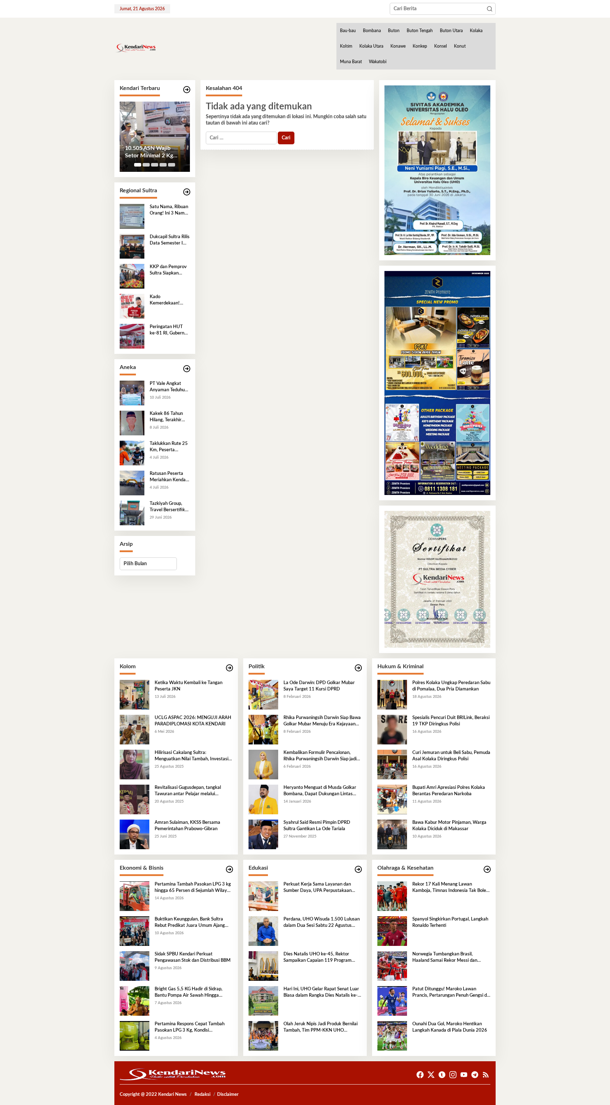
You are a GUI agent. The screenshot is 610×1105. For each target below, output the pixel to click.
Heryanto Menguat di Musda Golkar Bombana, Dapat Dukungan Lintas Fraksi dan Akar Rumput (319, 791)
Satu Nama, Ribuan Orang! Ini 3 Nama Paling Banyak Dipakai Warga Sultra (169, 211)
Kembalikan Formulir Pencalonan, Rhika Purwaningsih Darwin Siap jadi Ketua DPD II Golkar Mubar (320, 756)
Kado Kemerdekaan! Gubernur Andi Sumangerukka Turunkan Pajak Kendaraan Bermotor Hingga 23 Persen (167, 301)
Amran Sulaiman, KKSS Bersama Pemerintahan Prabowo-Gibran (187, 825)
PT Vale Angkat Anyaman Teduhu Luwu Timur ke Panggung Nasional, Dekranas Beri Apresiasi (170, 387)
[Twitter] (431, 1075)
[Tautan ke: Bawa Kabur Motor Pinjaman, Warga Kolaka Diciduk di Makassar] (392, 834)
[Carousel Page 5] (171, 165)
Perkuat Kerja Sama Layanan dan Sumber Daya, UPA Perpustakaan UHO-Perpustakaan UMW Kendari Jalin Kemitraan (319, 888)
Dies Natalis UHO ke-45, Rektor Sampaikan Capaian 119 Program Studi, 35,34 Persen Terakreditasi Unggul (317, 958)
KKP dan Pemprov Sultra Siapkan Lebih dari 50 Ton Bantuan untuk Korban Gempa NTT (168, 271)
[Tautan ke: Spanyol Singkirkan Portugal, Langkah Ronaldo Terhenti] (392, 930)
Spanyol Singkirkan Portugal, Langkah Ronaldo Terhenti (450, 922)
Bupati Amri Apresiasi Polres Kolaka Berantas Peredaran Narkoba (448, 790)
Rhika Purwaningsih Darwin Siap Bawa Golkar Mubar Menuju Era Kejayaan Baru (322, 721)
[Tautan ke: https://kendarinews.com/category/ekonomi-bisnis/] (229, 869)
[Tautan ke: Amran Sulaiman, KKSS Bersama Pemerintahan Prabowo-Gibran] (134, 834)
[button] (490, 9)
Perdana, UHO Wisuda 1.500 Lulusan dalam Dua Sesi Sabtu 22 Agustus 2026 (321, 923)
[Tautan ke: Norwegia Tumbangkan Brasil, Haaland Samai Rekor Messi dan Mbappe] (392, 965)
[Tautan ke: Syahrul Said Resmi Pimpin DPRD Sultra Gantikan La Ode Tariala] (263, 834)
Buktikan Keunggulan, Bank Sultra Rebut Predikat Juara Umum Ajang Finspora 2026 (190, 923)
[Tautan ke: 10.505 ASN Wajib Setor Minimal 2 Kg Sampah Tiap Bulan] (155, 137)
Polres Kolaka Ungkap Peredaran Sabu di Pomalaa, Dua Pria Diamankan (451, 686)
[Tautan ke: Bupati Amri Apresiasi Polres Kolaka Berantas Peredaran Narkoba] (392, 799)
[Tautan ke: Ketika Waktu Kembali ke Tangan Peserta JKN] (134, 694)
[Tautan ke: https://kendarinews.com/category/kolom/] (229, 668)
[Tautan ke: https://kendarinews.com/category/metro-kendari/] (187, 89)
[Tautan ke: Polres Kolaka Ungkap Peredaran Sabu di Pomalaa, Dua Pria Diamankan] (392, 694)
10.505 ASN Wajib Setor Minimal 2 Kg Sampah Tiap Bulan (149, 152)
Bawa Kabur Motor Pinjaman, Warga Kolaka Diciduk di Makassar (449, 825)
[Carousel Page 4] (163, 165)
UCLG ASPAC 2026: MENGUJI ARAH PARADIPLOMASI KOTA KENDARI (193, 720)
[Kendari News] (135, 48)
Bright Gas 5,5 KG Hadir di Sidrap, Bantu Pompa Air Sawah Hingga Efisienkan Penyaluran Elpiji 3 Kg (188, 993)
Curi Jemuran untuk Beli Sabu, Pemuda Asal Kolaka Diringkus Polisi (451, 755)
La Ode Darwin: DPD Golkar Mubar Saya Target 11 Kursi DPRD (319, 686)
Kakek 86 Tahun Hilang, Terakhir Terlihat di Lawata (168, 417)
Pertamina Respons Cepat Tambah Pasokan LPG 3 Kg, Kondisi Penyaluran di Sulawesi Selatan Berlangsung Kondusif (190, 1028)
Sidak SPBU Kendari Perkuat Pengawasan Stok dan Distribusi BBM (193, 957)
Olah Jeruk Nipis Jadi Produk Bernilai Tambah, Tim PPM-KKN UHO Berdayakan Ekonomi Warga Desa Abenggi (320, 1028)
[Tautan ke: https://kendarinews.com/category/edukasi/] (358, 869)
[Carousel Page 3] (154, 165)
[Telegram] (474, 1075)
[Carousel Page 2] (146, 165)
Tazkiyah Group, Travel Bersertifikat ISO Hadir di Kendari (169, 507)
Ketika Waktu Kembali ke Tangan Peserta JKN (188, 686)
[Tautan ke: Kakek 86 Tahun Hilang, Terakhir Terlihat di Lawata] (132, 422)
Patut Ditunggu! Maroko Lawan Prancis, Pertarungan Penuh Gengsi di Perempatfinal (450, 993)
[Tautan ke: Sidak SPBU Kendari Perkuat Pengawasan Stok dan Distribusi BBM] (134, 965)
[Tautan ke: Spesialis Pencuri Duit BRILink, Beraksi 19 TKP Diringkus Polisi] (392, 729)
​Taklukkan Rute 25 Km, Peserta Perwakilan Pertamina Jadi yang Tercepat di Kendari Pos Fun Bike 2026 (169, 447)
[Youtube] (463, 1075)
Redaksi (202, 1094)
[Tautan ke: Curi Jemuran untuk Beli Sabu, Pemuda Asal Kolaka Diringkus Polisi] (392, 764)
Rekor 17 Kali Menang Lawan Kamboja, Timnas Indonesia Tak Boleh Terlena (450, 888)
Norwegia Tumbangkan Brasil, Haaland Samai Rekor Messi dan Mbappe (444, 958)
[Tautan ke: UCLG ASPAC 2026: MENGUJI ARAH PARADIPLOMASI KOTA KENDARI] (134, 729)
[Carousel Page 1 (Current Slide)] (137, 165)
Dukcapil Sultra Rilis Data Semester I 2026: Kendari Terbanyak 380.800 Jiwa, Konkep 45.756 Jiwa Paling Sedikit (170, 241)
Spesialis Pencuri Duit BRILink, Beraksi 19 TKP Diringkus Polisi (451, 720)
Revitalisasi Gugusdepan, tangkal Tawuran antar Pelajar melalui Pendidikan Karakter (188, 791)
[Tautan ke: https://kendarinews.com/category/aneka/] (187, 368)
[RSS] (485, 1075)
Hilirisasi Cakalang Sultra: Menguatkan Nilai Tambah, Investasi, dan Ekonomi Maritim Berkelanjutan (192, 756)
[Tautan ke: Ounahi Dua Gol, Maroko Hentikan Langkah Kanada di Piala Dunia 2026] (392, 1035)
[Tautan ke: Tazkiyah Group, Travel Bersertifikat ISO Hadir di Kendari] (132, 512)
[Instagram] (453, 1075)
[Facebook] (420, 1075)
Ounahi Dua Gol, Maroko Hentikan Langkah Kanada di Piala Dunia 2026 (449, 1027)
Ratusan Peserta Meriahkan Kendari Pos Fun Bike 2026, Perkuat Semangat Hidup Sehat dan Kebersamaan (169, 477)
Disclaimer (228, 1094)
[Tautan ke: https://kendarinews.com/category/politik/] (358, 668)
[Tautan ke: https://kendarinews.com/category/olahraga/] (487, 869)
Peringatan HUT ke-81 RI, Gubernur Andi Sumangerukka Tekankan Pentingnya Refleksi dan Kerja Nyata (169, 331)
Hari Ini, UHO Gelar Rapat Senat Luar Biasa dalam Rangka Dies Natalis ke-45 (321, 993)
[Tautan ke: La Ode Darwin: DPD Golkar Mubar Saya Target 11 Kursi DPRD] (263, 694)
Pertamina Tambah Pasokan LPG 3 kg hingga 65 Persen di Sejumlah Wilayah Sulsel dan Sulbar (193, 888)
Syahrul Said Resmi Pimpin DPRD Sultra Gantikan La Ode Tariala (316, 825)
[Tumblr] (442, 1075)
